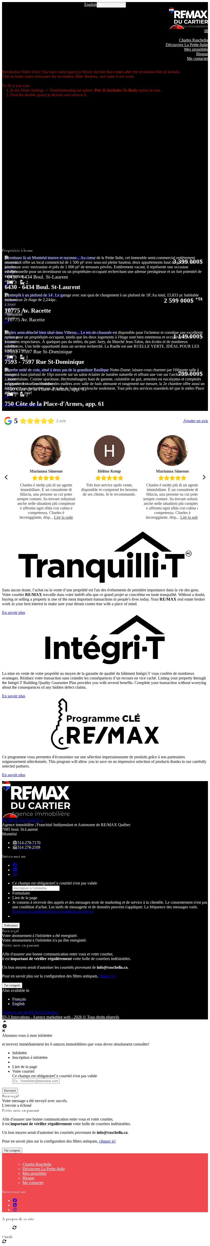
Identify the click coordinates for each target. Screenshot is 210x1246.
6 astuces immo (113, 5)
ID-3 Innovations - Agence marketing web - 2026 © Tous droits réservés (60, 1017)
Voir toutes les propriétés (22, 404)
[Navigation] (206, 31)
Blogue (202, 54)
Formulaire (21, 893)
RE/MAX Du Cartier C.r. (22, 820)
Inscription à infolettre (30, 1057)
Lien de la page (24, 898)
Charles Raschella (193, 40)
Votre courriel (23, 1071)
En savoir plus (13, 612)
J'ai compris (12, 985)
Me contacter (197, 58)
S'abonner (11, 925)
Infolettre (19, 1053)
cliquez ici (107, 976)
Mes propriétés (196, 49)
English (90, 4)
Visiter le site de (30, 1012)
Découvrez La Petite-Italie (187, 44)
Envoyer (10, 1090)
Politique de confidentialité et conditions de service (53, 911)
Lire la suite (63, 517)
